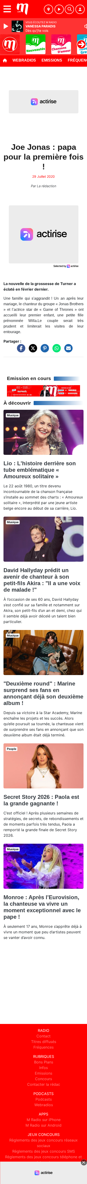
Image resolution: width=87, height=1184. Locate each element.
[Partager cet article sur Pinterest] (43, 350)
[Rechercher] (69, 9)
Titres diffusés (43, 1041)
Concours (43, 1078)
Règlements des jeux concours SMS (43, 1151)
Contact (43, 1036)
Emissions (52, 60)
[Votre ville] (48, 9)
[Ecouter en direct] (59, 9)
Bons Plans (43, 1062)
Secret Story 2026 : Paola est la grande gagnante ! (41, 800)
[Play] (6, 26)
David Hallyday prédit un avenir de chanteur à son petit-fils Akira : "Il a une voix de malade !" (41, 580)
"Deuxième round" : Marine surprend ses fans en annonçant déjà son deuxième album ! (43, 693)
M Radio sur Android (43, 1125)
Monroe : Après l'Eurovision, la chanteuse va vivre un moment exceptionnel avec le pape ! (42, 907)
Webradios (24, 60)
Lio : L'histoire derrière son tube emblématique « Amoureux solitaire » (39, 469)
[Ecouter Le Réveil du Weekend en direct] (43, 390)
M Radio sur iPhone (44, 1119)
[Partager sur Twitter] (31, 350)
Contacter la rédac (43, 1084)
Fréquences (43, 1047)
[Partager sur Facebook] (20, 350)
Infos (43, 1067)
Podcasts (43, 1099)
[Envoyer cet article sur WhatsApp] (55, 350)
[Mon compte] (80, 9)
